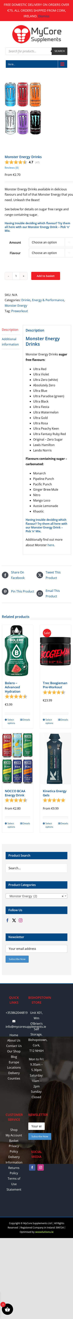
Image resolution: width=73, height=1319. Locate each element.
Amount (15, 242)
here (51, 545)
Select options (11, 721)
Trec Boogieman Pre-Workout (55, 685)
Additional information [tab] (10, 342)
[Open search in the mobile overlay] (36, 51)
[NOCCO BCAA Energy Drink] (17, 758)
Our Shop (14, 1051)
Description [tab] (10, 330)
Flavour (15, 253)
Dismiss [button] (43, 16)
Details (26, 719)
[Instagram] (20, 920)
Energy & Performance (48, 300)
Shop (14, 1130)
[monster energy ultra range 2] (36, 108)
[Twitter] (14, 920)
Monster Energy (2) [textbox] (35, 896)
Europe (14, 1062)
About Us (13, 1040)
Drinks (26, 300)
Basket (14, 1141)
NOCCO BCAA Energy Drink (15, 793)
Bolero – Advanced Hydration (12, 687)
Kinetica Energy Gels (54, 793)
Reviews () (12, 167)
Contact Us (14, 1046)
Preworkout (19, 311)
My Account (14, 1135)
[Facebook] (7, 920)
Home (14, 1035)
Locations (14, 1067)
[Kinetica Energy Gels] (55, 758)
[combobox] (36, 896)
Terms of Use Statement (14, 1184)
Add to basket (46, 276)
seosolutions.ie (44, 1232)
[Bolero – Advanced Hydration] (17, 650)
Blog (14, 1057)
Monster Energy (16, 305)
